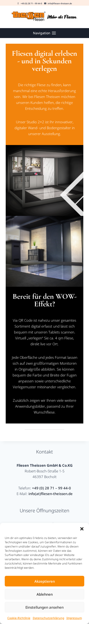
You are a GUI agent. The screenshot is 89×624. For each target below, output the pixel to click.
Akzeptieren (44, 581)
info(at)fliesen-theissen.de (50, 493)
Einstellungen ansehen (44, 607)
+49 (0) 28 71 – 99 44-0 (51, 488)
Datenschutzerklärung (48, 618)
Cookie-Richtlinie (18, 618)
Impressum (74, 618)
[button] (82, 528)
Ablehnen (45, 594)
